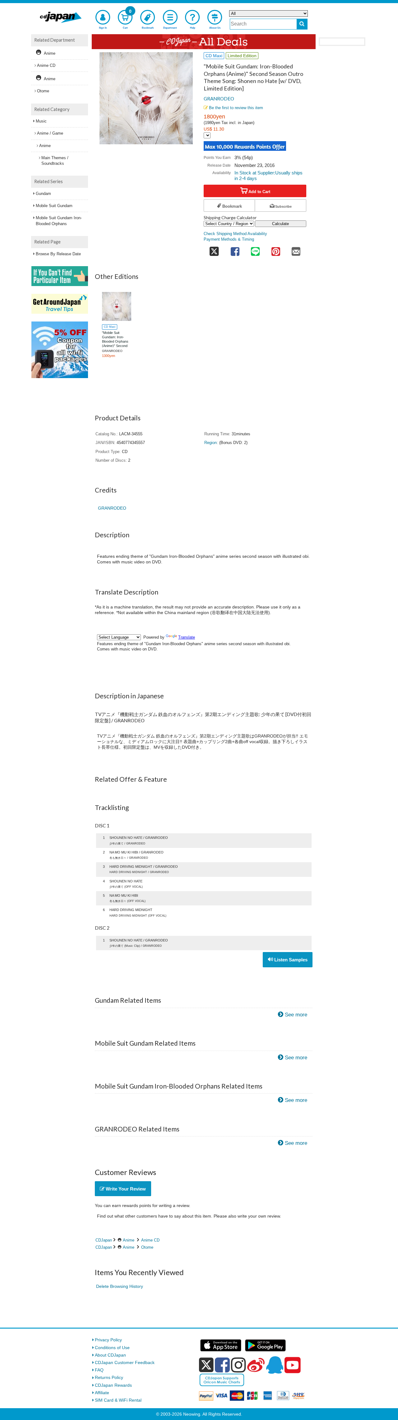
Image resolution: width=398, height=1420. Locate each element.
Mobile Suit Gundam (54, 205)
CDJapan (103, 1240)
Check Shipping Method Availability (235, 234)
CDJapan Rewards (113, 1385)
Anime (128, 1240)
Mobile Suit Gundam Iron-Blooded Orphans (59, 220)
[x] (206, 1365)
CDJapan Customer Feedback (125, 1362)
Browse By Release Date (58, 254)
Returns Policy (109, 1377)
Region (210, 443)
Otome (147, 1247)
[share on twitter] (214, 250)
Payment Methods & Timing (229, 239)
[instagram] (238, 1365)
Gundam (43, 193)
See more (296, 1015)
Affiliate (102, 1392)
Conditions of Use (112, 1347)
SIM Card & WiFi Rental (118, 1400)
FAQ (99, 1369)
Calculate (280, 223)
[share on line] (255, 250)
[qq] (274, 1365)
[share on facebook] (235, 250)
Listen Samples (290, 959)
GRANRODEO (219, 98)
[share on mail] (296, 250)
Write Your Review (125, 1188)
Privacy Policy (108, 1339)
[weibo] (256, 1365)
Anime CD (150, 1240)
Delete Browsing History (119, 1286)
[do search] (302, 24)
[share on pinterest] (276, 250)
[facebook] (222, 1365)
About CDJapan (110, 1355)
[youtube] (293, 1365)
